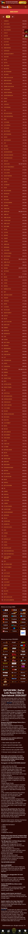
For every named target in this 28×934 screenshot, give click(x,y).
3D (8, 16)
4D (12, 16)
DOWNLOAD (22, 2)
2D (3, 16)
